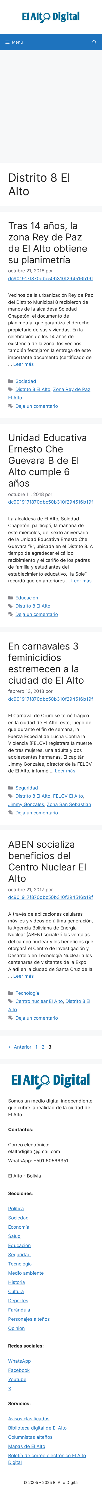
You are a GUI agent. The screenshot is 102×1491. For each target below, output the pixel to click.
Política (16, 1208)
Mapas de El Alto (26, 1446)
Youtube (17, 1379)
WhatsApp (19, 1361)
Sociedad (26, 381)
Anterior (19, 1047)
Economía (18, 1227)
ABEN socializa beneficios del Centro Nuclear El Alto (47, 861)
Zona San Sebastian (69, 804)
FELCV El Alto (68, 796)
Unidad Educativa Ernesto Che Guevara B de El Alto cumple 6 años (47, 460)
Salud (14, 1236)
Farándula (19, 1310)
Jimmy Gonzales (26, 804)
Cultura (16, 1291)
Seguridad (27, 788)
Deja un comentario (37, 406)
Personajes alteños (29, 1319)
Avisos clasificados (29, 1418)
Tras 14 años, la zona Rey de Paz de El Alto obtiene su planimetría (47, 242)
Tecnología (27, 993)
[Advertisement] (51, 104)
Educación (27, 598)
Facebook (19, 1370)
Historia (16, 1282)
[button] (94, 42)
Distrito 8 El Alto (33, 389)
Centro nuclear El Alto (39, 1001)
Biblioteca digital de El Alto (37, 1428)
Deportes (18, 1300)
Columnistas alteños (30, 1437)
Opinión (16, 1328)
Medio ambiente (26, 1273)
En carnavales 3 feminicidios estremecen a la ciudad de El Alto (46, 663)
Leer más (23, 364)
